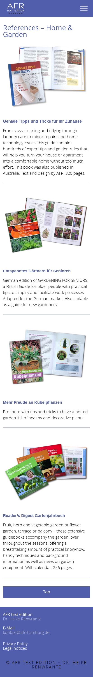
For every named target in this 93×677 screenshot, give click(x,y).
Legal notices (15, 648)
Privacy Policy (15, 643)
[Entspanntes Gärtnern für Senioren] (46, 225)
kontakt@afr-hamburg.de (26, 632)
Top (46, 591)
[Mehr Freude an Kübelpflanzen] (46, 356)
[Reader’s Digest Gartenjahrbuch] (46, 469)
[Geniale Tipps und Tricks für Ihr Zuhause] (46, 75)
